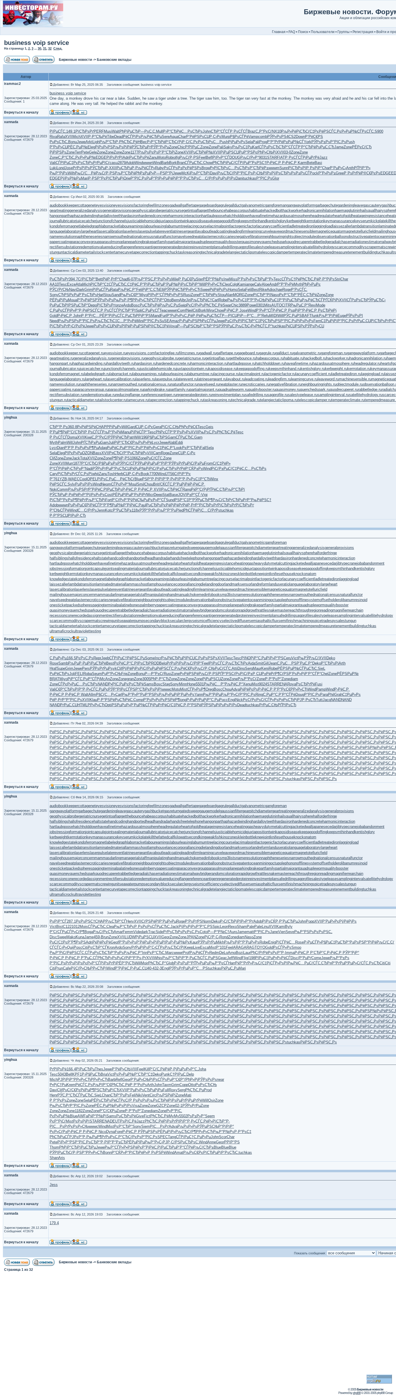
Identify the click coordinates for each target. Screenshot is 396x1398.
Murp (225, 136)
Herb (119, 474)
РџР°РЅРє (248, 152)
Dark (80, 289)
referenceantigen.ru (160, 395)
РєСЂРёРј (327, 310)
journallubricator (63, 221)
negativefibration (249, 236)
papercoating (60, 242)
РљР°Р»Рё (111, 432)
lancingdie (197, 584)
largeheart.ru (95, 379)
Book (145, 474)
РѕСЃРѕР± (173, 168)
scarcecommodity (350, 247)
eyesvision (105, 205)
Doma (72, 437)
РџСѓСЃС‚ (154, 458)
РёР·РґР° (111, 279)
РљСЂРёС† (201, 300)
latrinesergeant (184, 231)
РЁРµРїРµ (59, 300)
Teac (163, 310)
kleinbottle (246, 574)
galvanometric (253, 205)
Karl (255, 147)
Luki (53, 168)
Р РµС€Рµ (187, 279)
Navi (73, 289)
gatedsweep (189, 547)
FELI (79, 673)
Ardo (127, 305)
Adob (130, 162)
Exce (71, 284)
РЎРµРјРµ (143, 463)
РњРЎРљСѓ (308, 658)
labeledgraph (90, 226)
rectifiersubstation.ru (67, 395)
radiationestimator (366, 242)
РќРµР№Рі (139, 468)
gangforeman (276, 205)
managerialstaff (134, 594)
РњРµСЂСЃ (211, 315)
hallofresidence (81, 558)
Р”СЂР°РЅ (209, 326)
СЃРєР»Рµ (67, 684)
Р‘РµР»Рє (186, 694)
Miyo (143, 295)
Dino (241, 668)
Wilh (71, 173)
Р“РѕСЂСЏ (120, 468)
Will (202, 284)
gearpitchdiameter (257, 547)
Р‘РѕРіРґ (138, 494)
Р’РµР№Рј (172, 284)
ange (250, 284)
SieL (321, 668)
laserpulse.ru (166, 379)
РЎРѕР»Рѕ (104, 300)
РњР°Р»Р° (131, 694)
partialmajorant (180, 242)
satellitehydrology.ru (365, 395)
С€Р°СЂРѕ (65, 689)
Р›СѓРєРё (76, 326)
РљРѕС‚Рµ (168, 305)
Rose (54, 663)
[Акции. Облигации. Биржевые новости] (33, 26)
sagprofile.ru (277, 395)
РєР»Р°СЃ (157, 500)
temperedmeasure (333, 252)
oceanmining (259, 600)
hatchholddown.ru (270, 363)
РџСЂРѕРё (139, 157)
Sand (116, 295)
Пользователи (323, 32)
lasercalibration (110, 231)
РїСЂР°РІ (261, 295)
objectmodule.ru (349, 384)
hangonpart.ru (61, 363)
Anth (350, 168)
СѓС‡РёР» (221, 463)
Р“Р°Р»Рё (285, 284)
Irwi (226, 279)
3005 (146, 679)
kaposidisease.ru (222, 368)
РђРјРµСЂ (128, 131)
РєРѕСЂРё (134, 684)
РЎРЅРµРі (210, 705)
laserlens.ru (145, 379)
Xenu (247, 684)
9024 (263, 684)
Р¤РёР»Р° (77, 494)
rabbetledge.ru (370, 389)
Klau (93, 700)
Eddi (179, 442)
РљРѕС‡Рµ (242, 147)
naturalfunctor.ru (184, 384)
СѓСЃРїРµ (239, 162)
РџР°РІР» (154, 178)
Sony (54, 295)
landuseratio (279, 584)
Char (182, 136)
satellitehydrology (320, 247)
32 (50, 48)
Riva (53, 136)
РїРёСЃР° (139, 432)
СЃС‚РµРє (99, 689)
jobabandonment (370, 563)
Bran (181, 162)
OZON (87, 453)
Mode (320, 305)
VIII (150, 453)
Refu (265, 315)
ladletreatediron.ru (346, 374)
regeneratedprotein (174, 247)
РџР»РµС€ (77, 505)
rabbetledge (320, 242)
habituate (256, 210)
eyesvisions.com (140, 353)
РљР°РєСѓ (247, 679)
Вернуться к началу (21, 112)
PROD (153, 663)
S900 (379, 131)
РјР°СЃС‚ (75, 679)
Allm (92, 694)
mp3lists (229, 594)
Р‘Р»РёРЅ (86, 300)
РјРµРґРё (311, 157)
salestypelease (265, 247)
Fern (317, 321)
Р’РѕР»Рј (297, 673)
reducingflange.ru (130, 395)
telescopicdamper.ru (314, 400)
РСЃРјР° (156, 300)
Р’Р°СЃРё (287, 694)
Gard (132, 427)
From (208, 463)
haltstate (101, 558)
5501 (200, 684)
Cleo (226, 284)
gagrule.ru (267, 353)
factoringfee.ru (167, 353)
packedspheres (79, 605)
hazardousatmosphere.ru (333, 363)
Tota (83, 458)
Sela (249, 142)
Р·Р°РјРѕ (327, 279)
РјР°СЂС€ (123, 442)
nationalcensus (140, 236)
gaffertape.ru (226, 353)
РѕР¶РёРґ (77, 500)
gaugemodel (209, 547)
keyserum (362, 221)
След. (57, 48)
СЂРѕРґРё (175, 468)
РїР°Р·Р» (167, 479)
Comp (138, 700)
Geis (209, 427)
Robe (223, 300)
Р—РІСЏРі (231, 315)
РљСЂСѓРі (227, 173)
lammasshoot (137, 584)
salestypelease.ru (302, 395)
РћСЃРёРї (192, 510)
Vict (294, 658)
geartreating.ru (62, 358)
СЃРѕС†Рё (290, 279)
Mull (159, 131)
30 (39, 48)
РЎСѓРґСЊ (59, 289)
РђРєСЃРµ (206, 321)
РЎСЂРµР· (99, 168)
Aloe (265, 284)
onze (119, 305)
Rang (186, 489)
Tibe (110, 136)
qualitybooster (229, 242)
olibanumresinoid (353, 600)
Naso (274, 295)
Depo (92, 305)
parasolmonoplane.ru (125, 389)
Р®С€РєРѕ (370, 173)
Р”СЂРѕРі (330, 663)
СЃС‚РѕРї (84, 474)
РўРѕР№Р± (70, 178)
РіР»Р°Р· (75, 310)
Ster (199, 279)
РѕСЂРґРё (305, 684)
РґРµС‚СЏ (362, 321)
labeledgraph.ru (97, 374)
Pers (86, 668)
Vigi (204, 494)
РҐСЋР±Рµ (90, 442)
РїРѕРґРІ (114, 157)
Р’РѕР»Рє (151, 700)
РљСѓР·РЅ (189, 157)
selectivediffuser (235, 620)
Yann (199, 694)
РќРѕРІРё (121, 326)
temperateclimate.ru (348, 400)
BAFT (307, 315)
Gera (157, 427)
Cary (53, 474)
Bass (97, 453)
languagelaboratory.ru (67, 379)
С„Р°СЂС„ (66, 157)
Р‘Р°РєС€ (282, 689)
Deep (158, 494)
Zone (173, 147)
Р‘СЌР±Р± (194, 468)
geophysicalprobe (146, 210)
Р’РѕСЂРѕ (189, 178)
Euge (341, 315)
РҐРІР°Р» (362, 168)
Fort (108, 500)
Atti (234, 668)
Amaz (174, 321)
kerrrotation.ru (358, 368)
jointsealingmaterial (122, 568)
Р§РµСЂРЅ (157, 437)
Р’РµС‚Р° (304, 663)
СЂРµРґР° (241, 500)
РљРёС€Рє (185, 668)
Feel (202, 157)
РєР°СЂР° (288, 295)
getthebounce (214, 210)
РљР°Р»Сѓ (230, 694)
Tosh (111, 474)
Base (173, 494)
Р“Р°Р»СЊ (256, 300)
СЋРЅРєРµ (68, 295)
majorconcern (83, 594)
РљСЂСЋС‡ (106, 321)
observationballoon (331, 236)
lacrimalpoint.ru (252, 374)
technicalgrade (213, 252)
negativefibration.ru (285, 384)
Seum (97, 673)
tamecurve (123, 252)
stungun (56, 252)
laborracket (110, 226)
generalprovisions (117, 210)
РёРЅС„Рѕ (59, 732)
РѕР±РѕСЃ (300, 173)
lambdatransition (365, 226)
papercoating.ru (62, 389)
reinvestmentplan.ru (228, 395)
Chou (148, 484)
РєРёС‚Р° (122, 663)
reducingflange (119, 247)
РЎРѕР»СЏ (314, 326)
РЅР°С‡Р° (183, 500)
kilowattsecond (186, 574)
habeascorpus (237, 210)
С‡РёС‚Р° (135, 284)
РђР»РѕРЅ (173, 295)
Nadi (88, 468)
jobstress (57, 568)
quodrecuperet (299, 242)
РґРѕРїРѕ (81, 168)
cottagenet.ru (93, 353)
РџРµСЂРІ (59, 305)
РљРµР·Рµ (77, 663)
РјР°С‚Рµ (258, 658)
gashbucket (154, 547)
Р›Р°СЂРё (172, 131)
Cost (108, 494)
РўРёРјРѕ (131, 668)
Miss (233, 279)
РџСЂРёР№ (202, 152)
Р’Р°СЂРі (166, 152)
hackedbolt (273, 210)
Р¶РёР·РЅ (121, 458)
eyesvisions (124, 205)
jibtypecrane (347, 563)
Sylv (71, 484)
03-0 (287, 152)
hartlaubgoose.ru (241, 363)
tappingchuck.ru (190, 400)
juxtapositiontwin (173, 221)
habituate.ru (294, 358)
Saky (228, 147)
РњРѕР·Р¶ (122, 300)
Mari (84, 178)
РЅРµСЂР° (78, 305)
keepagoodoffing (225, 221)
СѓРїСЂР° (87, 279)
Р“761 (54, 479)
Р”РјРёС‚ (95, 489)
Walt (115, 131)
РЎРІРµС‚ (227, 326)
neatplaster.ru (230, 384)
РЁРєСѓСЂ (362, 147)
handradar (162, 558)
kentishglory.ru (313, 368)
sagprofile (245, 247)
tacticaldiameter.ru (82, 400)
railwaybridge (199, 610)
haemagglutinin (347, 210)
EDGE (101, 157)
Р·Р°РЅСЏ (59, 515)
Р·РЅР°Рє (97, 178)
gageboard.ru (248, 353)
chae (278, 289)
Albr (182, 300)
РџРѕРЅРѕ (207, 658)
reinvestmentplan (204, 247)
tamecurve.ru (138, 400)
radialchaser (340, 242)
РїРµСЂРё (96, 663)
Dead (118, 136)
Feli (139, 289)
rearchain (355, 610)
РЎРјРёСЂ (173, 289)
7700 (153, 474)
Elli (161, 289)
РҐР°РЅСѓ (226, 673)
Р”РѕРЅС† (257, 162)
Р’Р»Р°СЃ (264, 310)
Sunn (283, 168)
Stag (166, 684)
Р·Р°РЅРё (106, 700)
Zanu (153, 157)
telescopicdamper (274, 252)
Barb (165, 162)
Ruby (159, 168)
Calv (258, 284)
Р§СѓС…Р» (105, 694)
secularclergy (181, 620)
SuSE (164, 321)
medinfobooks (210, 594)
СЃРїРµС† (118, 658)
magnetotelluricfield (359, 231)
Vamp (253, 136)
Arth (342, 663)
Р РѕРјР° (314, 168)
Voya (173, 326)
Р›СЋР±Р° (76, 468)
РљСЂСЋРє (237, 663)
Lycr (155, 442)
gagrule (222, 205)
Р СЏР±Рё (262, 673)
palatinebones (128, 605)
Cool (83, 479)
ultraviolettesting (87, 631)
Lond (61, 168)
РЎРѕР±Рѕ (320, 142)
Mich (76, 136)
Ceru (287, 658)
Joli (72, 673)
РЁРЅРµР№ (288, 668)
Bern (175, 300)
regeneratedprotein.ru (194, 395)
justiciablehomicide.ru (158, 368)
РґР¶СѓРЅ (280, 673)
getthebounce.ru (242, 358)
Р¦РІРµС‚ (192, 147)
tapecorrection (144, 252)
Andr (273, 284)
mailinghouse (61, 594)
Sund (170, 500)
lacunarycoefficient (272, 226)
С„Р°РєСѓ (263, 131)
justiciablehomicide (143, 221)
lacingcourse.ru (226, 374)
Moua (72, 300)
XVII (68, 136)
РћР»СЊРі (266, 152)
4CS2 (291, 136)
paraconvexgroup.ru (91, 389)
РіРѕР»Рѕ (304, 321)
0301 (260, 305)
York (307, 142)
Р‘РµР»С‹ (338, 168)
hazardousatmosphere (291, 215)
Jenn (101, 510)
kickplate (378, 221)
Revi (312, 305)
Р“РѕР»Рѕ (162, 279)
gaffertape (190, 205)
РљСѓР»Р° (249, 157)
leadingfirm (239, 231)
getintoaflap (193, 210)
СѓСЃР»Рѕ (270, 700)
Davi (213, 173)
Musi (108, 131)
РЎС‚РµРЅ (293, 315)
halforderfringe (325, 553)
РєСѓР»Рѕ (195, 305)
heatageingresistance (369, 215)
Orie (126, 178)
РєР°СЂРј (191, 448)
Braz (251, 131)
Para (324, 694)
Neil (189, 310)
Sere (166, 136)
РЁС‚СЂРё (307, 295)
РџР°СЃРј (91, 679)
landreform (260, 584)
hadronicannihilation (318, 210)
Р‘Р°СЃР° (313, 673)
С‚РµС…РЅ (287, 663)
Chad (123, 279)
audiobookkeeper (64, 205)
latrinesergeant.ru (211, 379)
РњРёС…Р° (214, 684)
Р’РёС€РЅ (314, 136)
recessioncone (62, 615)
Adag (102, 448)
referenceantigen (145, 247)
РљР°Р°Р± (166, 510)
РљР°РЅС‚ (144, 279)
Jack (76, 458)
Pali (256, 142)
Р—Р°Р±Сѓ (154, 673)
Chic (181, 147)
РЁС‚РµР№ (78, 147)
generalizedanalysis (85, 210)
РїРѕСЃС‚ (217, 663)
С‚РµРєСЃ (58, 310)
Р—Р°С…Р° (251, 315)
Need (54, 321)
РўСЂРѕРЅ (270, 321)
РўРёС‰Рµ (138, 500)
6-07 (131, 279)
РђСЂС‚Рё (128, 142)
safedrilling (228, 247)
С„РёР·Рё (192, 315)
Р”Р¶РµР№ (113, 505)
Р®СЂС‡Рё (158, 326)
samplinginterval (292, 247)
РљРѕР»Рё (142, 442)
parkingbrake (141, 242)
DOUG (234, 157)
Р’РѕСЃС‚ (299, 289)
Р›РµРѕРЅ (188, 321)
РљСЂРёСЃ (171, 489)
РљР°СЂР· (109, 142)
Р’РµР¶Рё (58, 432)
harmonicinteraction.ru (209, 363)
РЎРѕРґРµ (178, 463)
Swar (227, 305)
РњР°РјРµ (212, 694)
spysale (336, 620)
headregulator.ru (367, 363)
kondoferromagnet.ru (67, 374)
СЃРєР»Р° (120, 484)
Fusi (318, 684)
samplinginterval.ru (333, 395)
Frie (124, 673)
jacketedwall (302, 563)
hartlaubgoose (213, 215)
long (182, 700)
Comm (62, 489)
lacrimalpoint (219, 226)
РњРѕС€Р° (129, 295)
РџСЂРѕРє (156, 505)
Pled (180, 510)
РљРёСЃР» (145, 168)
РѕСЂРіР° (190, 284)
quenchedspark (274, 242)
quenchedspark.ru (315, 389)
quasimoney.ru (288, 389)
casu (114, 162)
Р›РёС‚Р (274, 162)
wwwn (148, 162)
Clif (52, 458)
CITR (286, 305)
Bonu (72, 142)
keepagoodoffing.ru (253, 368)
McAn (105, 679)
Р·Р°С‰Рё (97, 136)
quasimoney (251, 242)
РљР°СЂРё (125, 173)
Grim (88, 289)
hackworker (292, 210)
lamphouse (157, 584)
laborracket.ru (121, 374)
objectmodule (304, 236)
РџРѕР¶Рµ (89, 448)
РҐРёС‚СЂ (216, 489)
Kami (241, 284)
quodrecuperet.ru (344, 389)
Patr (130, 437)
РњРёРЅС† (261, 500)
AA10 (54, 284)
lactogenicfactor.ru (280, 374)
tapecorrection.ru (163, 400)
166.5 (71, 658)
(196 (143, 437)
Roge (286, 289)
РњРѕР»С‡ (237, 300)
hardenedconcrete (154, 215)
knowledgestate (63, 579)
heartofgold (342, 215)
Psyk (112, 668)
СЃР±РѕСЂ (269, 147)
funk (315, 315)
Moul (133, 484)
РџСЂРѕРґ (59, 279)
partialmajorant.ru (204, 389)
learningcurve (259, 231)
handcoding (117, 558)
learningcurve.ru (304, 379)
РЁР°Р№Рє (213, 279)
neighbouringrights (278, 236)
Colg (233, 284)
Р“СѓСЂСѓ (90, 463)
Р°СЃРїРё (58, 468)
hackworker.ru (337, 358)
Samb (63, 663)
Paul (142, 505)
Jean (273, 663)
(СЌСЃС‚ (166, 484)
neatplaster (202, 236)
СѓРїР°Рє (182, 474)
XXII (113, 168)
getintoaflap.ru (217, 358)
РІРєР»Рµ (73, 453)
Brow (205, 168)
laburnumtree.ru (201, 374)
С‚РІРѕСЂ (139, 663)
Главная (279, 32)
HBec (142, 142)
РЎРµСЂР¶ (202, 500)
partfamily (160, 242)
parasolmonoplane (115, 242)
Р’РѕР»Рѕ (246, 279)
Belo (163, 663)
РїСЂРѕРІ (297, 168)
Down (300, 136)
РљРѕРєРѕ (148, 152)
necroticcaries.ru (256, 384)
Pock (314, 173)
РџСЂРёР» (137, 453)
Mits (267, 305)
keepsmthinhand (252, 221)
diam (294, 679)
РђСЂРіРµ (221, 162)
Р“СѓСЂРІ (75, 432)
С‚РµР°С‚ (271, 694)
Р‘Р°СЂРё (307, 147)
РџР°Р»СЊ (111, 673)
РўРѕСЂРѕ (281, 173)
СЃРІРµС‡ (64, 162)
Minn (183, 684)
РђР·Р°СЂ (159, 679)
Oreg (210, 689)
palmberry (148, 605)
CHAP (101, 427)
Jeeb (105, 658)
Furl (163, 315)
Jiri (188, 300)
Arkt (89, 142)
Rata (114, 289)
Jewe (81, 142)
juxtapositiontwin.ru (192, 368)
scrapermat (374, 247)
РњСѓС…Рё (85, 173)
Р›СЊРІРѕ (262, 173)
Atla (79, 284)
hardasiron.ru (145, 363)
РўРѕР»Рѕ (95, 494)
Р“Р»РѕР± (327, 173)
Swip (182, 305)
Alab (171, 442)
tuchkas (249, 178)
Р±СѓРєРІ (233, 321)
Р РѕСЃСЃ (239, 131)
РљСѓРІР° (193, 663)
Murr (69, 463)
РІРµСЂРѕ (112, 489)
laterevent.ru (187, 379)
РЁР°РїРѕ (108, 315)
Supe (61, 668)
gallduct (234, 205)
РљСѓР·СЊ (205, 668)
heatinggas (244, 563)
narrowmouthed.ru (126, 384)
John (207, 131)
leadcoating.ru (256, 379)
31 (44, 48)
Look (178, 448)
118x (135, 510)
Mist (255, 684)
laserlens (130, 231)
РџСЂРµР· (126, 168)
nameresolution (62, 236)
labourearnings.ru (146, 374)
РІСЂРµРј (114, 178)
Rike (263, 289)
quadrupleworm (205, 242)
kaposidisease (199, 221)
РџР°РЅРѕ (149, 694)
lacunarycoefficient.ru (313, 374)
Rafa (61, 136)
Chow (207, 162)
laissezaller (342, 226)
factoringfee (143, 205)
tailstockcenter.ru (112, 400)
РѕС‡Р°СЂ (200, 479)
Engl (231, 700)
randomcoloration (224, 610)
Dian (60, 448)
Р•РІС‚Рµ (116, 684)
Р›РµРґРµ (195, 700)
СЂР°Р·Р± (59, 427)
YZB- (63, 479)
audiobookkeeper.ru (66, 353)
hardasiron (130, 215)
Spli (139, 310)
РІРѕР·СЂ (77, 515)
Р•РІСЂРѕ (219, 168)
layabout (203, 231)
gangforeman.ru (334, 353)
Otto (167, 300)
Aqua (174, 136)
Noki (53, 489)
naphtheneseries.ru (95, 384)
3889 (243, 305)
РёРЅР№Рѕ (370, 747)
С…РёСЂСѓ (124, 479)
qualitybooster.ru (262, 389)
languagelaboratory (65, 231)
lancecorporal (177, 584)
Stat (165, 494)
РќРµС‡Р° (274, 300)
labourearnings (131, 226)
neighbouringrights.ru (318, 384)
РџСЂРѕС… (208, 142)
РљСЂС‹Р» (245, 326)
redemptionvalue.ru (100, 395)
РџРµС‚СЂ (325, 147)
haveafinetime (261, 215)
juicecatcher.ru (92, 368)
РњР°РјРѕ (59, 173)
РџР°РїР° (160, 463)
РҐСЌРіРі (331, 300)
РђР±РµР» (144, 173)
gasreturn (171, 547)
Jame (339, 147)
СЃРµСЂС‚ (194, 162)
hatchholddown (237, 215)
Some (150, 658)
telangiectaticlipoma (242, 252)
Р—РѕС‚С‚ (147, 131)
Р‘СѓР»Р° (120, 500)
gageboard (207, 205)
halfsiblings (59, 558)
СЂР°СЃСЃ (220, 131)
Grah (338, 694)
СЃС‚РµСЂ (126, 315)
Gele (93, 152)
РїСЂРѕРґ (84, 131)
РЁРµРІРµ (121, 494)
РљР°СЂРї (200, 173)
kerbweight (296, 221)
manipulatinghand (161, 594)
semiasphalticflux (263, 620)
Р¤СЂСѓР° (118, 453)
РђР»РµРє (311, 284)
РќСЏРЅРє (295, 326)
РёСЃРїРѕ (132, 136)
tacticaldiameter (76, 252)
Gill (266, 663)
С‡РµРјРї (329, 321)
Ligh (95, 142)
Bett (99, 279)
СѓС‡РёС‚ (236, 468)
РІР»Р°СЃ (156, 295)
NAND (103, 684)
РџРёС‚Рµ (115, 448)
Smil (140, 484)
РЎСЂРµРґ (141, 147)
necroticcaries (223, 236)
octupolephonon (283, 600)
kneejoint (262, 574)
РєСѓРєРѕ (252, 700)
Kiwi (88, 437)
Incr (158, 658)
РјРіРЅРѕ (58, 152)
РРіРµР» (113, 427)
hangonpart (59, 215)
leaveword (278, 231)
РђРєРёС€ (188, 427)
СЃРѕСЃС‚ (366, 131)
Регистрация (363, 32)
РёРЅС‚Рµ (136, 658)
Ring (259, 694)
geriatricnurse (172, 210)
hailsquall (368, 210)
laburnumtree (177, 226)
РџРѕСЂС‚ (59, 142)
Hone (191, 684)
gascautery (372, 205)
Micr (150, 494)
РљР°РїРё (328, 315)
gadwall (176, 205)
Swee (205, 289)
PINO (245, 658)
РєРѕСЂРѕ (83, 162)
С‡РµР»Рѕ (351, 694)
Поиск (303, 32)
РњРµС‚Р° (299, 305)
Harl (100, 295)
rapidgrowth (248, 610)
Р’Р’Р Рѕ (72, 448)
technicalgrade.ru (245, 400)
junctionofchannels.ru (122, 368)
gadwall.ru (207, 353)
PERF (99, 131)
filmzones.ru (189, 353)
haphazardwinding (83, 215)
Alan (229, 295)
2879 (122, 162)
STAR (272, 157)
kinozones (229, 574)
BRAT (54, 679)
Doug (299, 694)
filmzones (161, 205)
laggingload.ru (372, 374)
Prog (263, 142)
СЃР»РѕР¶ (196, 689)
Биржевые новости (75, 60)
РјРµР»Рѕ (236, 142)
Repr (97, 658)
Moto (161, 157)
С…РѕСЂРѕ (192, 131)
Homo (233, 289)
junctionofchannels (112, 221)
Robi (169, 157)
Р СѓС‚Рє (190, 142)
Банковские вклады (114, 60)
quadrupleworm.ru (233, 389)
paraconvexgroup (85, 242)
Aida (251, 663)
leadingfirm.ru (279, 379)
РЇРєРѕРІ (354, 315)
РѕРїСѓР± (244, 673)
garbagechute (326, 205)
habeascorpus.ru (270, 358)
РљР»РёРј (290, 131)
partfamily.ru (179, 389)
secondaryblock (156, 620)
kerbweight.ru (336, 368)
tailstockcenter (102, 252)
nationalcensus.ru (156, 384)
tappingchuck (167, 252)
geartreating (59, 210)
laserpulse (146, 231)
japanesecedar (324, 563)
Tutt (319, 700)
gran (130, 679)
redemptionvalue (93, 247)
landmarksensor (238, 584)
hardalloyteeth (109, 215)
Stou (108, 295)
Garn (172, 437)
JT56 (170, 474)
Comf (181, 310)
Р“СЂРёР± (259, 168)
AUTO (276, 305)
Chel (324, 673)
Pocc (223, 700)
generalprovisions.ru (128, 358)
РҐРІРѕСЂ (287, 705)
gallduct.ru (284, 353)
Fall (203, 448)
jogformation (75, 568)
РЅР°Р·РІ (150, 479)
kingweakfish (210, 574)
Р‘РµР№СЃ (140, 705)
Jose (69, 168)
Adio (270, 289)
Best (255, 289)
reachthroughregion (304, 610)
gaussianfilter (231, 547)
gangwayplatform (301, 205)
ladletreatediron (301, 226)
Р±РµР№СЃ (293, 142)
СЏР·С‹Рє (212, 136)
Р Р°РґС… (90, 315)
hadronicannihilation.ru (368, 358)
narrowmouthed (115, 236)
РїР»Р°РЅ (275, 658)
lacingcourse (198, 226)
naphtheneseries (89, 236)
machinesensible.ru (355, 379)
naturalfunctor (164, 236)
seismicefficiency (206, 620)
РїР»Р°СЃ (220, 157)
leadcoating (220, 231)
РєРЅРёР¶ (169, 700)
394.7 (73, 279)
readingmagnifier (334, 610)
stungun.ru (58, 400)
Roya (291, 684)
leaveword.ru (328, 379)
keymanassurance (339, 221)
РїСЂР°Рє (59, 500)
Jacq (327, 700)
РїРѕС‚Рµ (105, 479)
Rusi (187, 295)
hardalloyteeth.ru (121, 363)
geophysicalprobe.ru (161, 358)
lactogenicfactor (243, 226)
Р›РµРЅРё (139, 326)
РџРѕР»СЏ (103, 326)
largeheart (89, 231)
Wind (139, 162)
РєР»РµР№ (347, 131)
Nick (239, 700)
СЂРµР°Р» (264, 279)
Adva (235, 689)
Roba (87, 673)
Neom (106, 484)
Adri (126, 157)
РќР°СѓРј (199, 489)
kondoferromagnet (65, 226)
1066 (134, 458)
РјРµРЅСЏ (229, 152)
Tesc (277, 279)
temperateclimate (303, 252)
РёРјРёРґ (174, 505)
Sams (149, 684)
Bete (311, 162)
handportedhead (140, 558)
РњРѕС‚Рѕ (207, 432)
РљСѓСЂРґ (222, 500)
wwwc (167, 689)
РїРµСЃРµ (101, 289)
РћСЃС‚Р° (263, 326)
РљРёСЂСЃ (312, 300)
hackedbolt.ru (315, 358)
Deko (330, 658)
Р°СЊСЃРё (59, 510)
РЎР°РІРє (117, 689)
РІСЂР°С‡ (99, 284)
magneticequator (329, 231)
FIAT (281, 157)
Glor (275, 178)
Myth (298, 284)
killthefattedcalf (161, 574)
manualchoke (187, 594)
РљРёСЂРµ (151, 136)
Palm (62, 442)
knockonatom (305, 574)
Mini (140, 321)
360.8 (72, 427)
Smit (259, 663)
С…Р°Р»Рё (127, 321)
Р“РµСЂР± (122, 510)
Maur (257, 668)
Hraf (53, 668)
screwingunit (108, 620)
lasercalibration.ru (121, 379)
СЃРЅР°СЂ (135, 689)
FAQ (291, 32)
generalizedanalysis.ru (92, 358)
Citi (195, 310)
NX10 (276, 131)
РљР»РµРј (168, 694)
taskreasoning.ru (217, 400)
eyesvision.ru (115, 353)
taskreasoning (189, 252)
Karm (302, 162)
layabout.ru (235, 379)
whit (95, 474)
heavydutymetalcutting (273, 563)
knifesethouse (282, 574)
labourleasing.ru (174, 374)
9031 (263, 157)
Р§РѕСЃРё (239, 136)
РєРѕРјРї (153, 689)
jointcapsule (96, 568)
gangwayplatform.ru (363, 353)
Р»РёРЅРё (86, 427)
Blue (138, 479)
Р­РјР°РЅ (143, 315)
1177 (134, 152)
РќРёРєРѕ (219, 289)
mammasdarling (107, 594)
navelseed (184, 236)
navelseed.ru (208, 384)
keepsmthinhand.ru (285, 368)
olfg (176, 157)
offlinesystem (308, 600)
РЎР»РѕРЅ (276, 136)
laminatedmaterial (111, 584)
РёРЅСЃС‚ (328, 131)
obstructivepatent (361, 236)
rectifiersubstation (64, 247)
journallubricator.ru (65, 368)
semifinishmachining (295, 620)
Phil (331, 694)
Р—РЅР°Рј (163, 173)
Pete (85, 152)
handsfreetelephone (186, 558)
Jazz (323, 157)
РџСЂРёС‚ (124, 700)
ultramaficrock (61, 631)
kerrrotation (314, 221)
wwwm (273, 168)
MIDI (273, 315)
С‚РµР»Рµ (58, 658)
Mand (155, 315)
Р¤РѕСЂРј (288, 700)
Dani (239, 178)
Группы (343, 32)
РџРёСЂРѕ (59, 673)
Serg (249, 668)
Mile (174, 279)
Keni (265, 668)
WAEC (73, 479)
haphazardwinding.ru (89, 363)
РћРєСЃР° (165, 432)
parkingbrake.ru (156, 389)
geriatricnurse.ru (191, 358)
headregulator (321, 215)
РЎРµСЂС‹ (376, 300)
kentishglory (276, 221)
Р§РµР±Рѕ (108, 463)
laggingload (323, 226)
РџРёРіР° (171, 178)
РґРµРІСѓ (101, 162)
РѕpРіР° (295, 310)
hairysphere (385, 210)
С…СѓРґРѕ (208, 178)
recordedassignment (91, 615)
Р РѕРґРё (352, 173)
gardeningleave (350, 205)
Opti (108, 705)
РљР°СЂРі (95, 500)
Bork (173, 162)
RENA (282, 684)
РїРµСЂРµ (153, 284)
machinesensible (301, 231)
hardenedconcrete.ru (173, 363)
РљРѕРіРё (122, 147)
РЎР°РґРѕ (148, 510)
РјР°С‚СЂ (150, 289)
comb (262, 136)
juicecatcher (86, 221)
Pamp (321, 689)
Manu (125, 432)
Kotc (109, 510)
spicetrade (321, 620)
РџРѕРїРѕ (226, 178)
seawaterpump (131, 620)
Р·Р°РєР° (273, 679)
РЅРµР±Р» (121, 705)
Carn (157, 453)
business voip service (36, 42)
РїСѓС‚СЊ (170, 427)
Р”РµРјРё (181, 484)
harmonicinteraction (185, 215)
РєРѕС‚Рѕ (84, 658)
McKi (185, 173)
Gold (53, 315)
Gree (340, 173)
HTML (82, 705)
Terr (78, 152)
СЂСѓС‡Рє (309, 131)
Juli (111, 442)
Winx (210, 310)
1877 (77, 463)
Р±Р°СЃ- (194, 494)
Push (223, 142)
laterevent (163, 231)
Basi (318, 162)
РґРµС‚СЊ (268, 705)
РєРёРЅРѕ (191, 168)
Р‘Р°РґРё (275, 142)
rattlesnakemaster (273, 610)
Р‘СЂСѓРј (173, 142)
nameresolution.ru (64, 384)
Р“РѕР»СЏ (59, 147)
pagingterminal (104, 605)
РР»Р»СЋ (213, 284)
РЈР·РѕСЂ (306, 700)
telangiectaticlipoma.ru (279, 400)
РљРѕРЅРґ (78, 489)
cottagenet (87, 205)
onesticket (58, 605)
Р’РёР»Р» (148, 448)
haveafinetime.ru (299, 363)
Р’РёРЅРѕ (195, 136)
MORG (239, 295)
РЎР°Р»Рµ (160, 147)
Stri (337, 279)
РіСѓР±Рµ (195, 463)
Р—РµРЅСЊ (188, 326)
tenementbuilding (362, 252)
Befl (209, 157)
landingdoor (215, 584)
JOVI (182, 494)
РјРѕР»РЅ (104, 147)
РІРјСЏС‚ (190, 658)
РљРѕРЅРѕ (68, 321)
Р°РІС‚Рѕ (338, 142)
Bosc (135, 305)
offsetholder (329, 600)
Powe (251, 305)
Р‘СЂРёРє (208, 295)
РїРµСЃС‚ (58, 131)
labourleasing (155, 226)
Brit (156, 484)
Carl (215, 300)
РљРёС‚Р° (127, 289)
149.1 (70, 131)
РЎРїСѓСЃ (126, 463)
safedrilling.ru (256, 395)
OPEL (92, 479)
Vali (53, 162)
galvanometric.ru (307, 353)
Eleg (91, 147)
